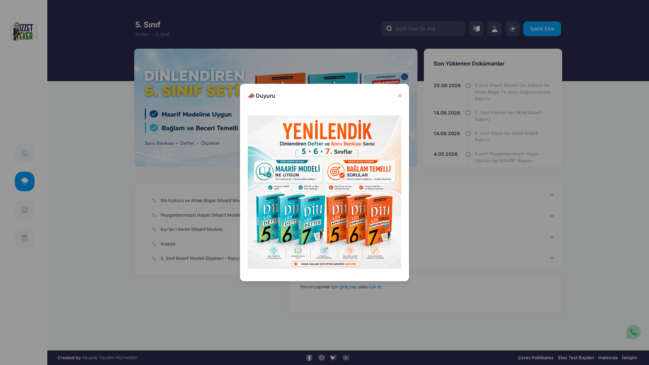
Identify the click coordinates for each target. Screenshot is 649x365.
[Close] (399, 95)
